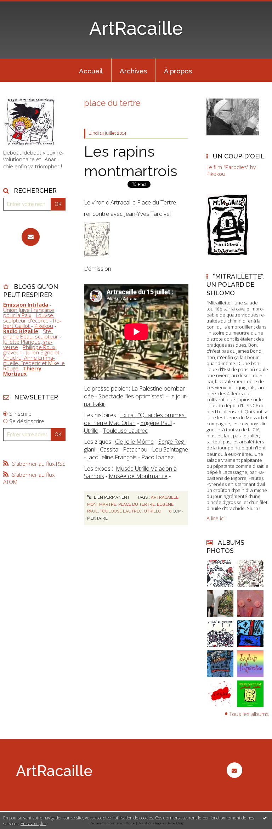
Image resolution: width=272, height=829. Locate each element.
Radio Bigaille (20, 331)
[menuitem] (91, 70)
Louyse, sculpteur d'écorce (28, 318)
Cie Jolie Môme (134, 441)
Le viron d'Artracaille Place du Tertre (130, 202)
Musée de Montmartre (138, 476)
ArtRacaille (136, 28)
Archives (133, 71)
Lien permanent (111, 497)
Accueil (91, 71)
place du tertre (136, 504)
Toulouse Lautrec (125, 430)
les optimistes (144, 396)
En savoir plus (33, 823)
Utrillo (91, 430)
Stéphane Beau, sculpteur (30, 333)
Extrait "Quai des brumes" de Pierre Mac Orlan (135, 419)
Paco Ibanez (157, 457)
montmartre (101, 504)
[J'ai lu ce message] (265, 817)
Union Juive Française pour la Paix (28, 312)
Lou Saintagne (170, 449)
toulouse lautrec (121, 511)
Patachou (135, 449)
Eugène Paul (156, 423)
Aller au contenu (23, 5)
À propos (178, 71)
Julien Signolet (43, 352)
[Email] (31, 237)
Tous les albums (249, 713)
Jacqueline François (112, 457)
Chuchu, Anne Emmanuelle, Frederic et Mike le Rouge (34, 363)
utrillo (152, 511)
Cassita (109, 449)
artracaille (164, 497)
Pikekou (43, 325)
